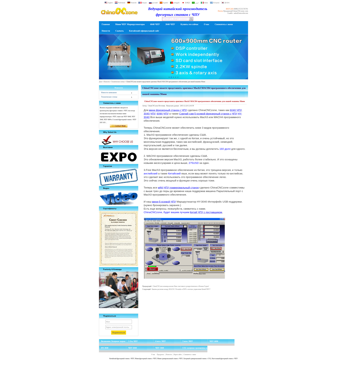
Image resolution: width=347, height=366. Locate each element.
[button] (169, 77)
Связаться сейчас (118, 126)
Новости (106, 31)
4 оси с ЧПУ (160, 341)
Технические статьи (117, 82)
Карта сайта (178, 354)
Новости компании (109, 93)
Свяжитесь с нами (224, 24)
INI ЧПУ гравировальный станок (179, 187)
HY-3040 (104, 348)
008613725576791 (241, 9)
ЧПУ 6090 (214, 341)
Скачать (119, 31)
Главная (106, 24)
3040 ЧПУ (170, 24)
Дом (100, 82)
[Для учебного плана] (173, 57)
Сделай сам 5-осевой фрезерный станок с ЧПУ (208, 113)
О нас (206, 24)
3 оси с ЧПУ (187, 341)
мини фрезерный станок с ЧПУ (168, 110)
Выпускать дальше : (173, 106)
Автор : (145, 106)
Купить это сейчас (189, 24)
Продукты (160, 354)
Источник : (162, 106)
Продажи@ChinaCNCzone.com (235, 11)
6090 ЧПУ (163, 113)
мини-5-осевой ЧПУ (164, 201)
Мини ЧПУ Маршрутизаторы (130, 24)
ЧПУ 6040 (132, 348)
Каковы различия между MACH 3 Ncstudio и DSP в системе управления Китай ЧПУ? (181, 289)
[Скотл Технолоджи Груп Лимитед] (119, 17)
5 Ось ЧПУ (133, 341)
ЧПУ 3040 (159, 348)
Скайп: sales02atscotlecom (237, 13)
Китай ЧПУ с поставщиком (206, 212)
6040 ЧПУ (155, 24)
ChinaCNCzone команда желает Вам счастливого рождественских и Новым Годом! (181, 286)
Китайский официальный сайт (144, 31)
